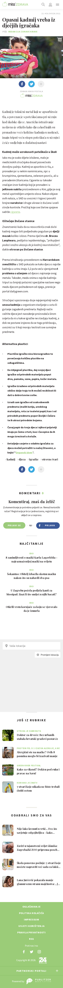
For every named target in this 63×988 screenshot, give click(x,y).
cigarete (15, 212)
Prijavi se (14, 525)
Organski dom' (24, 452)
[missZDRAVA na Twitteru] (31, 951)
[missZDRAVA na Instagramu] (39, 951)
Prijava (50, 525)
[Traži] (43, 4)
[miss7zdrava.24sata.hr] (15, 4)
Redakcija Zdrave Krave (22, 31)
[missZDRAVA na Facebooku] (24, 951)
